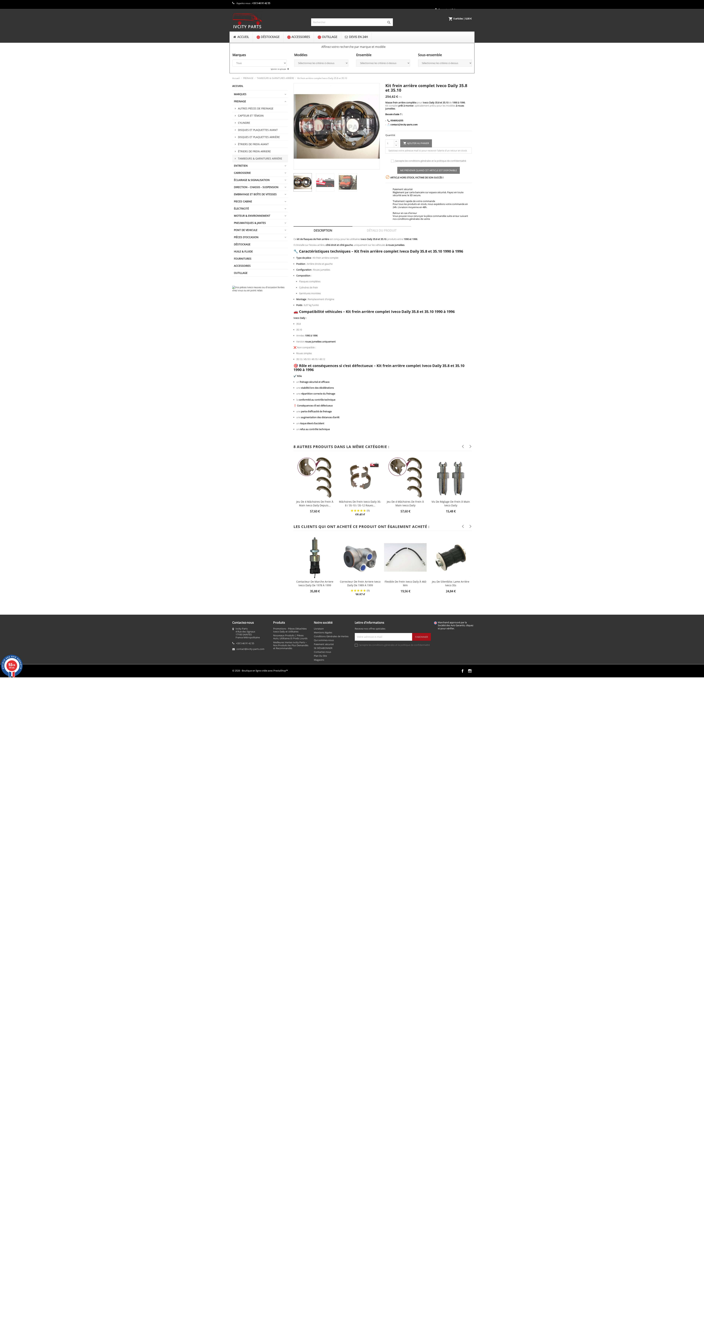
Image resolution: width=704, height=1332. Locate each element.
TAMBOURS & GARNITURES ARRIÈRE (260, 158)
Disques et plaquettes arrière (259, 137)
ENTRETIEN (241, 165)
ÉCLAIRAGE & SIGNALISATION (252, 180)
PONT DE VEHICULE (245, 230)
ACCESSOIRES (242, 265)
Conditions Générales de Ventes (331, 636)
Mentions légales (323, 632)
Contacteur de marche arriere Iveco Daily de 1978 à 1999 (314, 583)
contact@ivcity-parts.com (250, 649)
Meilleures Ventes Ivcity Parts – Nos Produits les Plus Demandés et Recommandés (290, 645)
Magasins (319, 659)
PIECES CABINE (243, 201)
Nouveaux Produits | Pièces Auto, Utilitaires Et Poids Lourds (290, 637)
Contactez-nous (322, 652)
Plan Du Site (320, 655)
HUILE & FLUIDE (243, 251)
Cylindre (244, 122)
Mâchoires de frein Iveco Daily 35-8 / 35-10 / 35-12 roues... (360, 503)
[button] (353, 46)
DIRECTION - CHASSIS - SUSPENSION (256, 187)
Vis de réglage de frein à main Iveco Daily (451, 503)
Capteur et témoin (251, 115)
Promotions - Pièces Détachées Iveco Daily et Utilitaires (290, 630)
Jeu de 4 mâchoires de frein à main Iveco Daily (405, 503)
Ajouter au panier (416, 143)
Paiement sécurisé (324, 644)
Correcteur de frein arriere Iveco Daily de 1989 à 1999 (360, 583)
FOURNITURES (242, 258)
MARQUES (240, 94)
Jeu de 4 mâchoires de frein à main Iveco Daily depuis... (314, 503)
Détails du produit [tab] (382, 230)
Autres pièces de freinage (255, 108)
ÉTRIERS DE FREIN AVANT (253, 144)
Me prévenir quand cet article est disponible (428, 170)
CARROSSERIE (242, 173)
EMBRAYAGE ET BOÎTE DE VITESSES (255, 194)
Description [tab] (323, 230)
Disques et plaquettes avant (258, 130)
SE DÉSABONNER (323, 648)
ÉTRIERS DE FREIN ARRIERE (254, 151)
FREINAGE (240, 101)
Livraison (319, 628)
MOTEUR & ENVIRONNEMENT (252, 215)
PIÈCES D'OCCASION (246, 237)
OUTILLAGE (240, 273)
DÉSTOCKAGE (242, 244)
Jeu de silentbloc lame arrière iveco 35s (450, 583)
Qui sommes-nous (324, 640)
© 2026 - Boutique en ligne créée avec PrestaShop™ (260, 670)
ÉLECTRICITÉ (241, 208)
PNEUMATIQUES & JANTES (250, 223)
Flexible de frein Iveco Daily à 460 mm (405, 583)
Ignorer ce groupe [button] (279, 69)
